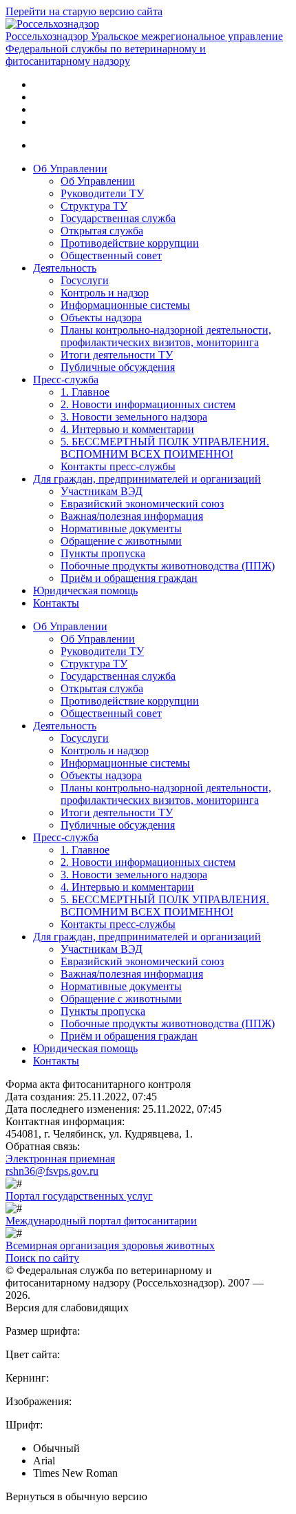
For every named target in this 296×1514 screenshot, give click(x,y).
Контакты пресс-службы (118, 466)
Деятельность (64, 268)
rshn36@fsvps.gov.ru (52, 1171)
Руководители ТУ (102, 193)
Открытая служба (102, 230)
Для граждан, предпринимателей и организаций (147, 479)
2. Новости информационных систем (148, 404)
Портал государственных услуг (79, 1196)
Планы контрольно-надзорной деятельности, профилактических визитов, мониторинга (166, 336)
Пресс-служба (65, 379)
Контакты (56, 603)
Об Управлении (70, 168)
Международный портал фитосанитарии (101, 1221)
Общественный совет (111, 255)
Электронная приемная (60, 1158)
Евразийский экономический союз (142, 503)
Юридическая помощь (85, 590)
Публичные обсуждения (118, 367)
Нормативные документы (121, 528)
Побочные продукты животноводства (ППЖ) (168, 566)
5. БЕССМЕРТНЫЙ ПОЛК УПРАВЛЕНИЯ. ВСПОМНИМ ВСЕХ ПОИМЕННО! (165, 448)
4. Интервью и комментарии (127, 429)
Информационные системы (125, 305)
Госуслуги (85, 280)
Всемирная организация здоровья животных (110, 1245)
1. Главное (85, 392)
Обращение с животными (121, 541)
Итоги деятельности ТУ (117, 355)
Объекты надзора (101, 317)
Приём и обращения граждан (129, 578)
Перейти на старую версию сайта (84, 11)
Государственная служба (118, 218)
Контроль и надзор (105, 293)
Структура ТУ (94, 206)
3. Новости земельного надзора (134, 417)
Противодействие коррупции (130, 243)
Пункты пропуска (103, 553)
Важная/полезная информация (132, 516)
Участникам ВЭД (101, 491)
